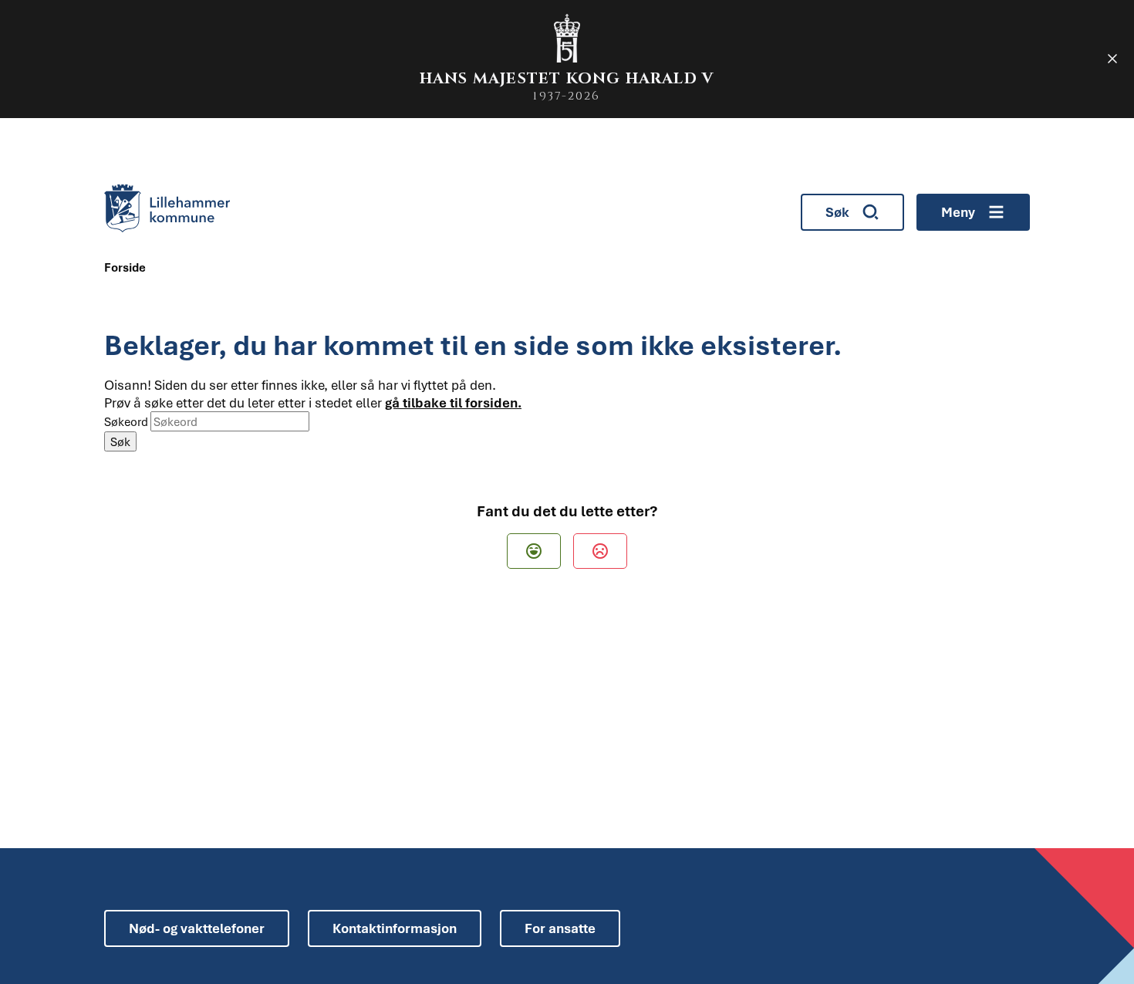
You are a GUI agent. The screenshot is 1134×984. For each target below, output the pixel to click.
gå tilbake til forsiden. (453, 402)
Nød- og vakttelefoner (197, 928)
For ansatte (560, 928)
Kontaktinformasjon (394, 928)
